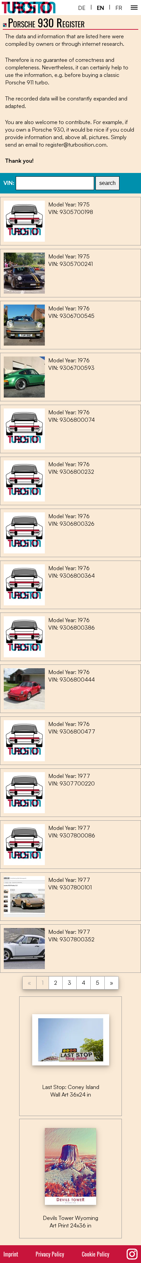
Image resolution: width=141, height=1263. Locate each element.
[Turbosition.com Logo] (28, 7)
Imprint (10, 1254)
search (107, 183)
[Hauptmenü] (134, 7)
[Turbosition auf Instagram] (132, 1254)
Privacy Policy (50, 1254)
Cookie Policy (95, 1254)
